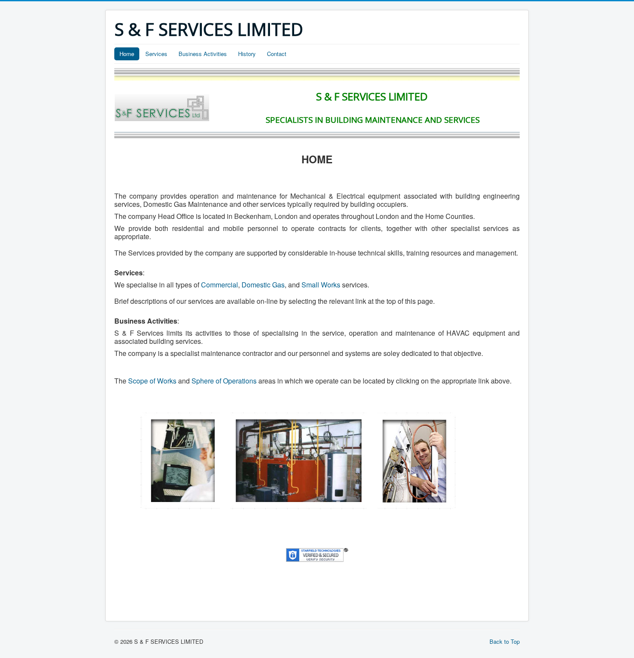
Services (156, 54)
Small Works (320, 285)
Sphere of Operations (224, 381)
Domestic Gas (263, 285)
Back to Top (505, 641)
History (247, 54)
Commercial (219, 285)
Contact (276, 54)
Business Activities (203, 54)
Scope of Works (152, 381)
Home (126, 54)
